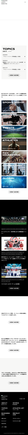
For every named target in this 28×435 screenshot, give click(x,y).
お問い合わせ (3, 418)
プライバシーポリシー (17, 418)
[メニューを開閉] (25, 2)
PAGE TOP (22, 398)
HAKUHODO (3, 423)
